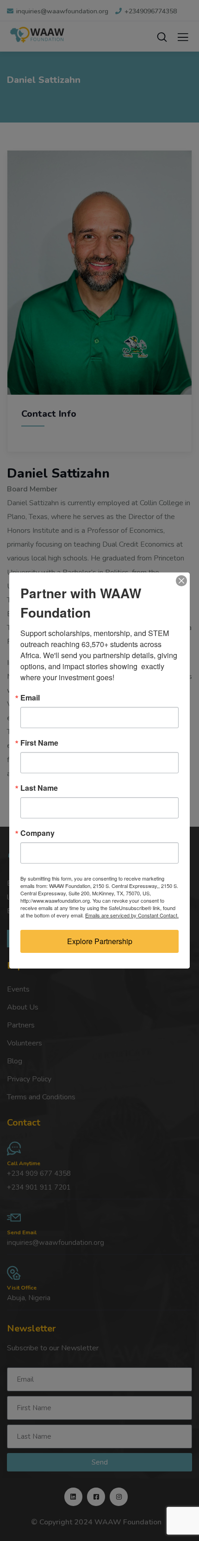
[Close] (181, 580)
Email (30, 697)
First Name (39, 743)
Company (37, 833)
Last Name (39, 788)
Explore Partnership (99, 941)
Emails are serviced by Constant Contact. (132, 915)
